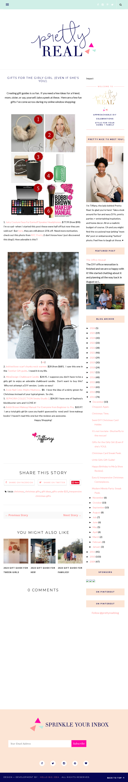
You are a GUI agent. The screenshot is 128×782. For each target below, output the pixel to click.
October (97, 502)
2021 (92, 352)
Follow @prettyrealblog (105, 612)
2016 (92, 377)
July (95, 517)
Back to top (114, 777)
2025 (92, 333)
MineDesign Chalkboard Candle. (23, 376)
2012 (92, 397)
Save (77, 482)
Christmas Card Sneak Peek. (106, 453)
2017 (92, 372)
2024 (92, 337)
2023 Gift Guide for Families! (70, 570)
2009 (92, 561)
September (98, 507)
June (95, 522)
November (98, 497)
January (97, 546)
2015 (92, 382)
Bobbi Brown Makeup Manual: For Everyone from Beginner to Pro (40, 407)
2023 (92, 342)
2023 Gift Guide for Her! (43, 570)
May (95, 527)
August (96, 512)
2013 (92, 391)
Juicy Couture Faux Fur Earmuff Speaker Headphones (33, 222)
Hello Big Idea (49, 777)
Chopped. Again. (100, 406)
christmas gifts (32, 491)
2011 (92, 551)
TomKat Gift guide (17, 370)
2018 (92, 367)
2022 (92, 347)
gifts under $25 (60, 491)
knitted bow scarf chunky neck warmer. (26, 366)
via (43, 362)
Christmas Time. (100, 413)
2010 (92, 556)
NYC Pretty (37, 235)
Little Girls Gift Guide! (103, 459)
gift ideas (46, 491)
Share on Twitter (54, 482)
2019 (92, 362)
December (98, 401)
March (96, 537)
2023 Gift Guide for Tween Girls (16, 570)
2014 (92, 387)
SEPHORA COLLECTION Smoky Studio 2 (28, 398)
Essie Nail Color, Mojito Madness (23, 389)
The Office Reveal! (96, 260)
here (20, 230)
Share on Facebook (21, 482)
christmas (19, 491)
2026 (92, 328)
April (95, 532)
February (97, 541)
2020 (92, 357)
